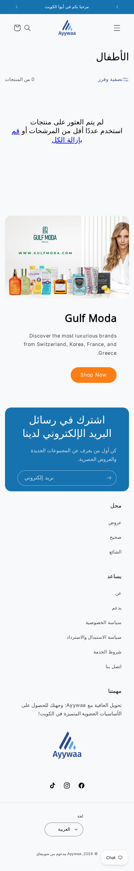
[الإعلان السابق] (117, 7)
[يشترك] (109, 478)
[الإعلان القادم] (17, 7)
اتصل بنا (114, 666)
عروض (115, 522)
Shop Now (93, 375)
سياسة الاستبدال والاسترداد (94, 637)
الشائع (115, 552)
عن (118, 593)
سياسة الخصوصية (104, 622)
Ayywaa (74, 854)
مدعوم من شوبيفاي (51, 854)
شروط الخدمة (107, 652)
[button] (117, 28)
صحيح (116, 537)
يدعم (117, 608)
